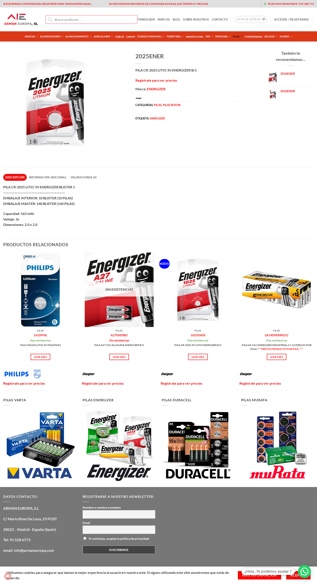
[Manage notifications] (7, 576)
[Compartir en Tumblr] (178, 131)
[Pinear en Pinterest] (162, 131)
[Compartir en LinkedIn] (170, 131)
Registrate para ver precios (156, 80)
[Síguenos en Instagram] (226, 4)
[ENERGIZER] (88, 374)
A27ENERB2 (119, 335)
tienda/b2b (146, 19)
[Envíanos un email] (240, 4)
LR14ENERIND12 (276, 335)
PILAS (236, 36)
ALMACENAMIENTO (76, 36)
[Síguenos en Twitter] (233, 4)
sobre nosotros (196, 19)
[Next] (313, 321)
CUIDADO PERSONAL (149, 36)
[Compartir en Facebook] (139, 131)
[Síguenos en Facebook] (219, 4)
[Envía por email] (154, 131)
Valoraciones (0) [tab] (84, 177)
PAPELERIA (221, 36)
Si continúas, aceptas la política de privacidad (118, 538)
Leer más (40, 356)
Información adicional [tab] (47, 177)
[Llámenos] (247, 4)
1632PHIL (40, 335)
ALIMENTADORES (50, 36)
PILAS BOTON (171, 105)
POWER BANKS (253, 36)
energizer (157, 118)
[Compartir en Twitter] (147, 131)
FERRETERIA (174, 36)
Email (86, 523)
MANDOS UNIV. (195, 36)
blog (176, 19)
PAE (208, 36)
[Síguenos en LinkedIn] (254, 4)
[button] (291, 19)
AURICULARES (102, 36)
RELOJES (270, 36)
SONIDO (284, 36)
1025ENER (198, 335)
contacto (220, 19)
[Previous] (3, 321)
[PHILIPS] (22, 374)
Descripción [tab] (15, 177)
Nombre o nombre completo (102, 507)
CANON (130, 36)
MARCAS (164, 19)
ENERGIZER (156, 89)
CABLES (119, 36)
